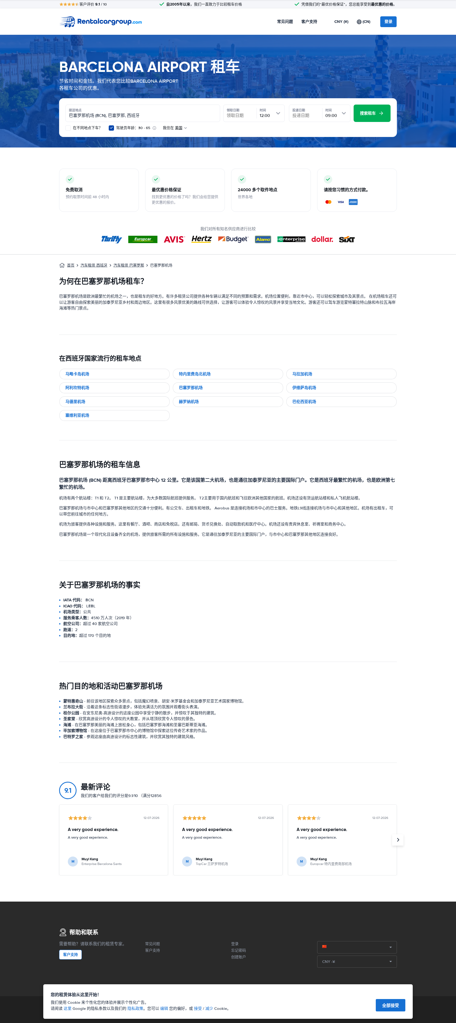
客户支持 (309, 21)
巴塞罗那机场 (191, 388)
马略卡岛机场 (77, 374)
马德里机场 (75, 402)
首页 (70, 265)
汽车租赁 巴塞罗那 (128, 265)
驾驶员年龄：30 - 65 (133, 128)
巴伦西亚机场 (304, 402)
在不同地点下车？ (87, 128)
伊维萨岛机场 (304, 388)
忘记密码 (238, 950)
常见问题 (285, 21)
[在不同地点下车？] (68, 128)
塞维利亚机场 (77, 415)
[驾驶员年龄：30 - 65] (111, 128)
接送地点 (75, 110)
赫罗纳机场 (189, 402)
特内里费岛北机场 (195, 374)
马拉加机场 (302, 374)
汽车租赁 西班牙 (93, 265)
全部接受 (390, 1005)
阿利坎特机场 (77, 388)
